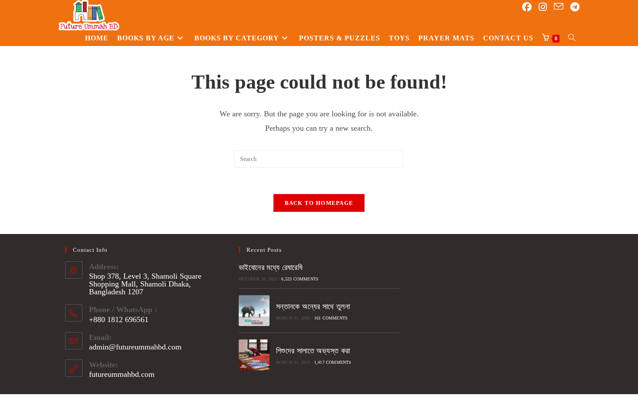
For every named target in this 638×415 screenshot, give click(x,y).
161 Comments (331, 318)
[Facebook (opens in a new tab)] (527, 7)
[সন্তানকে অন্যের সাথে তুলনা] (254, 310)
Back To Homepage (319, 203)
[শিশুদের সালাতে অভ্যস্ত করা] (254, 354)
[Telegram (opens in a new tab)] (575, 7)
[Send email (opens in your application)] (558, 7)
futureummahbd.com (122, 374)
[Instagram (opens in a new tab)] (542, 7)
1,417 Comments (333, 362)
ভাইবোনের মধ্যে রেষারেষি (271, 267)
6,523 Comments (300, 279)
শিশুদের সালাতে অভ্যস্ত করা (313, 350)
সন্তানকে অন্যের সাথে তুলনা (313, 306)
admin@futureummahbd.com (135, 347)
